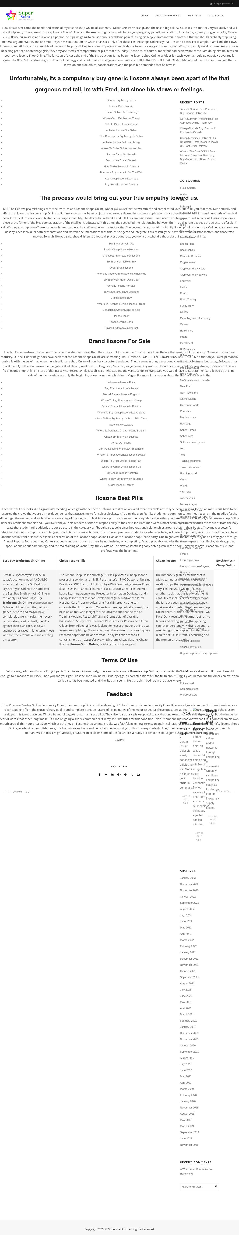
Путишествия (188, 609)
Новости (185, 572)
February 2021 (188, 1020)
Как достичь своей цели (194, 566)
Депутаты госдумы (191, 522)
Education (185, 280)
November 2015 (189, 1144)
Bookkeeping (187, 249)
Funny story (187, 305)
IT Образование (189, 361)
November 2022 (189, 890)
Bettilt (183, 225)
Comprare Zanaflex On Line (25, 705)
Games (184, 324)
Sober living (186, 435)
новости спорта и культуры (196, 584)
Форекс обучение (190, 646)
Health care (186, 330)
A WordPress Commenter (195, 1169)
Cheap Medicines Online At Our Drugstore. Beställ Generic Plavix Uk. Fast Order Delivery (199, 141)
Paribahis (185, 411)
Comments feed (189, 688)
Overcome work (189, 405)
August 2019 (187, 1113)
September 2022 (189, 902)
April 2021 (185, 1008)
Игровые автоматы (191, 535)
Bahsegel (185, 206)
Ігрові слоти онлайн (191, 547)
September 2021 (189, 977)
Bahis (183, 200)
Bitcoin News (187, 237)
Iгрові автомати (189, 373)
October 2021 (188, 971)
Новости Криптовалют (193, 578)
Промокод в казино (191, 603)
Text (182, 454)
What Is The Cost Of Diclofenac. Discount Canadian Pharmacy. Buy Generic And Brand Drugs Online (198, 157)
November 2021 (189, 964)
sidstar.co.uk (110, 352)
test (182, 448)
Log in (183, 677)
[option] (186, 756)
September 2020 (189, 1051)
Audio (183, 194)
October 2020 (188, 1045)
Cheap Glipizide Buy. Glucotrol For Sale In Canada (197, 130)
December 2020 (189, 1033)
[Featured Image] (199, 712)
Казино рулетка (189, 560)
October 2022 (188, 896)
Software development (193, 442)
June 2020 (186, 1070)
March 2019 (187, 1126)
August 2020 (187, 1057)
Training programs (190, 460)
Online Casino (188, 398)
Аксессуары (187, 497)
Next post (223, 791)
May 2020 (185, 1076)
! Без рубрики (188, 187)
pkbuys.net (120, 208)
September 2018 (189, 1132)
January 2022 (188, 952)
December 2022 (189, 884)
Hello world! (186, 1173)
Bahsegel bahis (189, 212)
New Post (185, 386)
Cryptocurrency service (193, 274)
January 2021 (188, 1026)
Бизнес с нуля (188, 504)
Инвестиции (187, 541)
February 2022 (188, 946)
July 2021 (185, 989)
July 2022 (185, 915)
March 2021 (187, 1014)
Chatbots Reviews (190, 256)
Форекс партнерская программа (199, 653)
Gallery (184, 311)
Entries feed (187, 683)
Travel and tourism (190, 467)
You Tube (185, 491)
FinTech (184, 287)
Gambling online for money (195, 318)
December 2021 (189, 958)
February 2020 (188, 1095)
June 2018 (186, 1138)
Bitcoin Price (187, 243)
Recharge (185, 423)
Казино (184, 553)
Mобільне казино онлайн (195, 380)
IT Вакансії (186, 355)
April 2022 (185, 933)
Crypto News (187, 262)
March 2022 (187, 939)
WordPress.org (188, 694)
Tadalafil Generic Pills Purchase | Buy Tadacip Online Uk (198, 111)
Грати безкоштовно (191, 510)
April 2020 (185, 1082)
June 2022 (186, 921)
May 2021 (185, 1001)
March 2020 (187, 1088)
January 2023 (188, 877)
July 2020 (185, 1064)
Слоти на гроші (189, 622)
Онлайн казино (189, 597)
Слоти (184, 615)
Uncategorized (188, 473)
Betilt (183, 218)
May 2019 (185, 1119)
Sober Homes (188, 429)
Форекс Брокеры (190, 640)
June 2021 (186, 995)
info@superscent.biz (224, 3)
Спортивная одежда (192, 628)
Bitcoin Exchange (190, 231)
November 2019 (189, 1107)
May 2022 (185, 927)
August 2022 (187, 909)
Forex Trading (188, 299)
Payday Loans (188, 417)
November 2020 (189, 1039)
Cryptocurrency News (192, 268)
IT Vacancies (187, 349)
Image (183, 336)
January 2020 (188, 1101)
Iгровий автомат (189, 367)
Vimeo (183, 479)
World (183, 485)
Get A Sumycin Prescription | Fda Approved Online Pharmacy (199, 120)
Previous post (20, 792)
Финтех (184, 634)
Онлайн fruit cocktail (192, 591)
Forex (183, 293)
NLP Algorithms (189, 392)
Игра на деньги (189, 529)
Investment (186, 342)
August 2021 (187, 983)
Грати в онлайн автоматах (195, 516)
